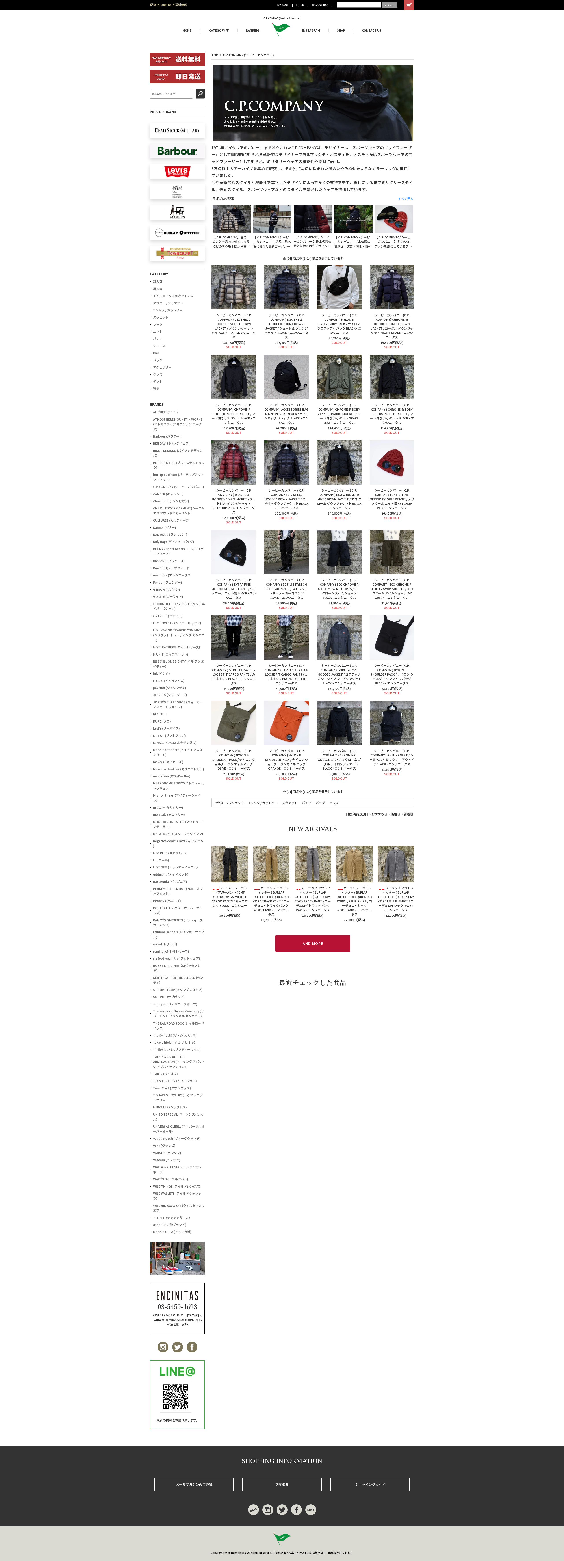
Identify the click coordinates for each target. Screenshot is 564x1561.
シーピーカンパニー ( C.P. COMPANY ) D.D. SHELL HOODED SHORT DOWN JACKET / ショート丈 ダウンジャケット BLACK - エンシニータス (286, 326)
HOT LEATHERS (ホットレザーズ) (176, 647)
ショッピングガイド (370, 1484)
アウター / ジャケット (229, 803)
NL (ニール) (161, 860)
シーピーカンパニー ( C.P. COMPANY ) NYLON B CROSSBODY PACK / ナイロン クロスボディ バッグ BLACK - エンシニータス (339, 324)
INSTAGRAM (311, 30)
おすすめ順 (379, 814)
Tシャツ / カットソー (263, 803)
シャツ (157, 324)
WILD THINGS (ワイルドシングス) (176, 1186)
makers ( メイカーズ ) (168, 762)
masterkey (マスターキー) (171, 776)
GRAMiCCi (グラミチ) (167, 616)
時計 (156, 353)
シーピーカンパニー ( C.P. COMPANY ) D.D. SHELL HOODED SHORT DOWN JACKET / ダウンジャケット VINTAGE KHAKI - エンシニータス (234, 326)
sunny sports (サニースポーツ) (175, 1004)
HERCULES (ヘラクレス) (170, 1107)
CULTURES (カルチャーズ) (171, 520)
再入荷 (157, 289)
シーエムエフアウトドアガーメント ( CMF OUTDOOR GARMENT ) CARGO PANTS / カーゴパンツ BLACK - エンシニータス (230, 899)
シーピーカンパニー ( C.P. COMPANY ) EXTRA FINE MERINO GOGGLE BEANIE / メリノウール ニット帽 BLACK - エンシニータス (234, 589)
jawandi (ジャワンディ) (169, 687)
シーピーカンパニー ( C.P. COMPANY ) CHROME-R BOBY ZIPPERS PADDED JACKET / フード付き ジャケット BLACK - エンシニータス (392, 414)
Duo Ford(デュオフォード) (172, 568)
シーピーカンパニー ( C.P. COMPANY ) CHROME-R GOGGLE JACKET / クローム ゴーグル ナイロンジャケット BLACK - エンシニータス (339, 760)
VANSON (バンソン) (167, 1153)
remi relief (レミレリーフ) (171, 951)
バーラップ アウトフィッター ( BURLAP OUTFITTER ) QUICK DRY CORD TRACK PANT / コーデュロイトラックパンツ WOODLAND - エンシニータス (271, 901)
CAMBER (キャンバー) (168, 494)
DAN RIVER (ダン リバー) (170, 534)
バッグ (320, 803)
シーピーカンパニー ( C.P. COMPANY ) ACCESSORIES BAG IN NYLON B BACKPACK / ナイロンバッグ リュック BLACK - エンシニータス (286, 414)
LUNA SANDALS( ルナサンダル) (175, 742)
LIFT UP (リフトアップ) (169, 735)
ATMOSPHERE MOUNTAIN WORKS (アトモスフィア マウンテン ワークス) (177, 424)
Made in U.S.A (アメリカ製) (172, 1231)
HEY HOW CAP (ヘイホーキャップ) (177, 623)
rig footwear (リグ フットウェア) (176, 958)
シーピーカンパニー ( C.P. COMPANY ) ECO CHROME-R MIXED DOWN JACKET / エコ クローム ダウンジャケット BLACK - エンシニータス (339, 499)
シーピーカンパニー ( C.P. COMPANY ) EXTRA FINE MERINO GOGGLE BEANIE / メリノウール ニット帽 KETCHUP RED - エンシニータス (392, 499)
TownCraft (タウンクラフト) (173, 1088)
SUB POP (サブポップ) (169, 997)
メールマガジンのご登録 (194, 1484)
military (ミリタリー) (168, 807)
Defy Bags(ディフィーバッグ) (173, 541)
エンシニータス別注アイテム (173, 296)
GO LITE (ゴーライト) (168, 596)
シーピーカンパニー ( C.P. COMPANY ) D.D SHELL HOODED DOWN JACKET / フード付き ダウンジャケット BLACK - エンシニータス (286, 499)
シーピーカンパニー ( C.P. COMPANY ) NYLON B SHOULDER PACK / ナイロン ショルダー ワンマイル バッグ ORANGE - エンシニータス (286, 760)
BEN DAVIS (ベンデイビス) (171, 443)
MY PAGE (282, 5)
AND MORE (313, 943)
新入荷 (157, 281)
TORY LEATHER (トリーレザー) (175, 1081)
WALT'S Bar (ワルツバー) (170, 1179)
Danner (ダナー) (164, 527)
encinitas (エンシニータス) (172, 575)
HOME (187, 30)
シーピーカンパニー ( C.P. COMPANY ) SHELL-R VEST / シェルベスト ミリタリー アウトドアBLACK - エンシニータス (392, 757)
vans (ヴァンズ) (164, 1145)
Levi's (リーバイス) (166, 728)
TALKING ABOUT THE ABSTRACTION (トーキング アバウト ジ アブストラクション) (179, 1061)
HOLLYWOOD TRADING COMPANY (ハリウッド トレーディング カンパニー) (179, 635)
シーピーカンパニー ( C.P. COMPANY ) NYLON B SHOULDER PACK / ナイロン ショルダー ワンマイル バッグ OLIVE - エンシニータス (233, 760)
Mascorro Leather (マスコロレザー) (178, 769)
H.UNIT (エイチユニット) (170, 654)
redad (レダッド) (165, 944)
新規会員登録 (320, 5)
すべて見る (405, 198)
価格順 (395, 814)
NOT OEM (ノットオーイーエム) (175, 867)
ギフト (157, 381)
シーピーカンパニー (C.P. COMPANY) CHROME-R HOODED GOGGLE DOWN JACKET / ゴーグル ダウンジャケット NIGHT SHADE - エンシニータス (392, 326)
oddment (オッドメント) (170, 874)
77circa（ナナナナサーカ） (172, 1217)
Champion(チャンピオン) (171, 501)
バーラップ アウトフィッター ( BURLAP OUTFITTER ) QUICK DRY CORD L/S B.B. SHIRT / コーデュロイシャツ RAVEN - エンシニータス (396, 899)
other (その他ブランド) (169, 1224)
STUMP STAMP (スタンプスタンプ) (177, 989)
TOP (215, 55)
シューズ (159, 346)
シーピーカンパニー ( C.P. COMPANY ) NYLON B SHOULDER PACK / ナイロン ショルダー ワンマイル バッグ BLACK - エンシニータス (391, 674)
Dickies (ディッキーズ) (169, 561)
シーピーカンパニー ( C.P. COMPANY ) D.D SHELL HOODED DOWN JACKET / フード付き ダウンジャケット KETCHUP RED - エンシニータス (234, 501)
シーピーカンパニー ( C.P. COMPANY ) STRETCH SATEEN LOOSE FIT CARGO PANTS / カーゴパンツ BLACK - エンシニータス (234, 674)
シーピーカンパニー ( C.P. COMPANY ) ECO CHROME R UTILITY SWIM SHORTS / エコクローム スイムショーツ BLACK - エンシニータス (339, 589)
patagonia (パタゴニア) (170, 881)
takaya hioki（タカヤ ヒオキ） (175, 1042)
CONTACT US (371, 30)
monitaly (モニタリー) (169, 814)
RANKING (252, 30)
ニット (157, 331)
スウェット (289, 803)
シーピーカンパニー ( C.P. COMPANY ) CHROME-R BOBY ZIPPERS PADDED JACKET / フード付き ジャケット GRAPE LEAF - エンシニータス (339, 414)
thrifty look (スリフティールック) (177, 1049)
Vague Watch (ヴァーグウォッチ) (176, 1138)
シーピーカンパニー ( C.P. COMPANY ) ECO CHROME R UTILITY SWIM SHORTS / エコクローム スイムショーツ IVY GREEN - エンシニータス (392, 589)
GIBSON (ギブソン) (166, 589)
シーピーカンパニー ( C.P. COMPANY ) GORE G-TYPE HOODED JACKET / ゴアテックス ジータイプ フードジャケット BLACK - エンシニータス (339, 674)
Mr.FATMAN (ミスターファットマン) (178, 833)
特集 (156, 388)
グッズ (334, 803)
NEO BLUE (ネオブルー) (169, 853)
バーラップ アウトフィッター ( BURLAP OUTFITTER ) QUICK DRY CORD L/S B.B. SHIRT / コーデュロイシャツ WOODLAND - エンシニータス (354, 901)
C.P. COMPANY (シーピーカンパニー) (248, 55)
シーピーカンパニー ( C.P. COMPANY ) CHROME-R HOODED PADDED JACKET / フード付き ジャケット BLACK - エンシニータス (234, 414)
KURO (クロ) (162, 721)
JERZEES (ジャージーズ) (170, 695)
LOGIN (300, 5)
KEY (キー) (160, 714)
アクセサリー (162, 367)
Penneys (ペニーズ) (167, 900)
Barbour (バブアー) (166, 436)
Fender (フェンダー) (167, 582)
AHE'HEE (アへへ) (165, 412)
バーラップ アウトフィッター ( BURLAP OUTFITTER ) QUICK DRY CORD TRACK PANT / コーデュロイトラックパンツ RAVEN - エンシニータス (313, 899)
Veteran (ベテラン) (166, 1160)
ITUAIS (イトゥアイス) (168, 680)
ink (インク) (161, 673)
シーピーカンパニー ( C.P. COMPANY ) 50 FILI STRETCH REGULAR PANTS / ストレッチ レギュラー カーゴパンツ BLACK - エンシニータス (286, 589)
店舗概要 (282, 1484)
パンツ (306, 803)
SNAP (341, 30)
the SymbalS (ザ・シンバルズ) (175, 1035)
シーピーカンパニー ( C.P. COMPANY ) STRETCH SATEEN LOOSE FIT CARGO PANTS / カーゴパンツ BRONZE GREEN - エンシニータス (286, 674)
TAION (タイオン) (165, 1073)
